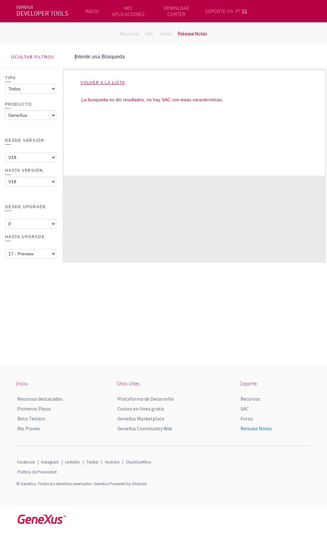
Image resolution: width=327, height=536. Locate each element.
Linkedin (72, 462)
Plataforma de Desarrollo (146, 399)
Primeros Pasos (34, 408)
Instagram (50, 462)
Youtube (112, 462)
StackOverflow (138, 462)
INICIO (92, 11)
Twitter (92, 462)
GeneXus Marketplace (141, 418)
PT (237, 11)
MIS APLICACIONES (128, 11)
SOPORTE (215, 11)
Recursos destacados (40, 399)
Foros (165, 33)
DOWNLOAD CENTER (176, 11)
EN (230, 11)
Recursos (129, 33)
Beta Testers (31, 418)
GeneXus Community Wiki (145, 428)
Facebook (26, 462)
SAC (149, 33)
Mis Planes (28, 428)
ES (244, 11)
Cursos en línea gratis (141, 408)
